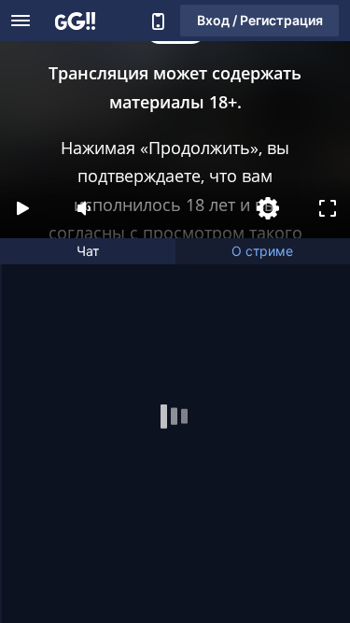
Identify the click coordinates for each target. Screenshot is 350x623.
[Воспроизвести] (22, 208)
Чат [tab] (88, 251)
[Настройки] (268, 208)
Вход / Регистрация (260, 20)
